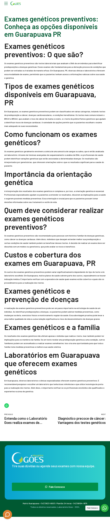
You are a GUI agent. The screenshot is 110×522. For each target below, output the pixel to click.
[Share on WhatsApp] (6, 405)
